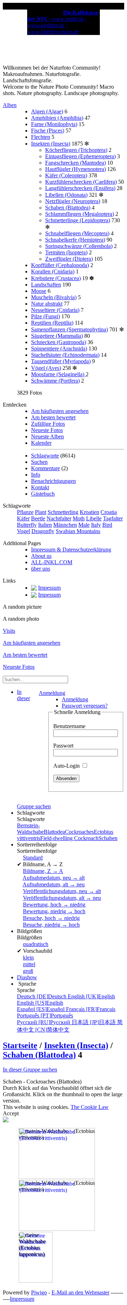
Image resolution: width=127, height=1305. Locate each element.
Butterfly (27, 525)
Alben (10, 105)
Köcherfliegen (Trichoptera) (76, 150)
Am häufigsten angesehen (60, 411)
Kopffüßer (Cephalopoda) (60, 265)
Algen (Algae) (47, 111)
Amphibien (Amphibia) (57, 118)
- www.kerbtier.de (57, 22)
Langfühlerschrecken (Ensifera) (80, 188)
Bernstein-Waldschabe (30, 828)
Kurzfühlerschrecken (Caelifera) (81, 182)
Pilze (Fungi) (45, 316)
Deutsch (42, 996)
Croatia (109, 512)
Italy (96, 525)
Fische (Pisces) (47, 131)
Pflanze (25, 512)
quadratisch (35, 944)
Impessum (49, 588)
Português (45, 1015)
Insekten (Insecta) (50, 144)
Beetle (38, 518)
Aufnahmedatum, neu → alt (54, 878)
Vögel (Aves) (46, 368)
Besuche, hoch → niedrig (51, 918)
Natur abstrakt (46, 304)
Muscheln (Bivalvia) (54, 297)
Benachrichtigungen (53, 481)
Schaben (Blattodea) (67, 208)
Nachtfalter (59, 518)
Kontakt (40, 487)
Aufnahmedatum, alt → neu (54, 884)
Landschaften (46, 285)
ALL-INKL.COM (51, 562)
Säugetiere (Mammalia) (57, 336)
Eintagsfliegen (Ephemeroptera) (80, 156)
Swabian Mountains (78, 531)
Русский (44, 1022)
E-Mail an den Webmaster (80, 1292)
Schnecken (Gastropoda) (58, 342)
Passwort (63, 746)
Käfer (23, 518)
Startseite (20, 1045)
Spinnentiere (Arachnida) (59, 349)
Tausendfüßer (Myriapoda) (61, 361)
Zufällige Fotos (48, 424)
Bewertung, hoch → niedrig (54, 905)
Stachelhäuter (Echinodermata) (65, 355)
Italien (45, 525)
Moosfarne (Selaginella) (58, 374)
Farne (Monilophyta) (54, 124)
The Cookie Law (90, 1107)
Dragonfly (42, 531)
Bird (107, 525)
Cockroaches (79, 832)
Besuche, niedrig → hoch (51, 925)
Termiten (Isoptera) (66, 252)
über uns (40, 569)
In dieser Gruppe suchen (30, 1070)
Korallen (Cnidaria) (52, 271)
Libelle (94, 518)
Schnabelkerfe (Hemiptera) (75, 240)
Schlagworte (45, 456)
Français (90, 1009)
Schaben (107, 838)
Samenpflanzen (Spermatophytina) (69, 329)
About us (41, 556)
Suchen (39, 462)
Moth (79, 518)
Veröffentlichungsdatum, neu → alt (62, 891)
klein (28, 958)
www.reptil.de (68, 19)
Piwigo (39, 1292)
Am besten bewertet (53, 417)
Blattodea (54, 832)
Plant (40, 512)
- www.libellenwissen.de (53, 28)
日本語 (94, 1022)
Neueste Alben (47, 436)
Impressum (22, 1299)
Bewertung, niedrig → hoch (54, 911)
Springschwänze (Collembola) (79, 246)
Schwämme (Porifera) (55, 381)
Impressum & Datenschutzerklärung (71, 550)
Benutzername (69, 726)
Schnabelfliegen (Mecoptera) (77, 233)
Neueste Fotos (47, 430)
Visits (9, 631)
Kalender (41, 443)
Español (41, 1009)
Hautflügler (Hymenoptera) (75, 169)
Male (84, 525)
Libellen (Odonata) (66, 195)
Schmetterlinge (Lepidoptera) (77, 220)
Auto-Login (67, 766)
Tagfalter (113, 518)
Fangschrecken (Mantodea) (75, 163)
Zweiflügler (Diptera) (69, 259)
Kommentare (45, 468)
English (91, 996)
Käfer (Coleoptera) (66, 175)
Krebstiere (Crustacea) (56, 278)
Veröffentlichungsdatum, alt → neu (62, 898)
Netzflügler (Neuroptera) (72, 201)
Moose (38, 291)
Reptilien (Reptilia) (52, 323)
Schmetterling (63, 512)
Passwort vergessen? (85, 706)
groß (28, 971)
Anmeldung (52, 693)
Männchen (65, 525)
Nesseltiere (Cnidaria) (55, 310)
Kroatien (89, 512)
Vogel (23, 531)
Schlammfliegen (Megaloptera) (79, 214)
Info (35, 475)
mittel (29, 964)
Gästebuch (43, 494)
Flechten (40, 137)
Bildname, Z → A (43, 871)
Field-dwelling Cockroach (69, 838)
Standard (33, 858)
